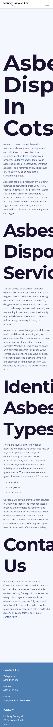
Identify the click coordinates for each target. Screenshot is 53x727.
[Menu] (47, 4)
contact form (10, 616)
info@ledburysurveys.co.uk (17, 700)
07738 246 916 (11, 690)
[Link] (15, 4)
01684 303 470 (11, 680)
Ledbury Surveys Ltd (24, 159)
